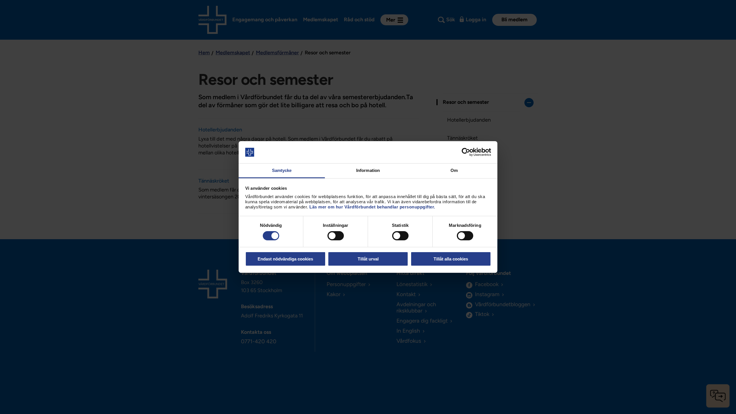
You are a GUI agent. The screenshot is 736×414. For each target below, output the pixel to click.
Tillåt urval (368, 258)
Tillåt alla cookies (451, 258)
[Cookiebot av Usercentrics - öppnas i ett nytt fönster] (466, 152)
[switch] (335, 235)
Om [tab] (454, 170)
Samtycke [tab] (282, 170)
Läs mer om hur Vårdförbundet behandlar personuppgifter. (372, 206)
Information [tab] (368, 170)
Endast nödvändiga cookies (285, 258)
